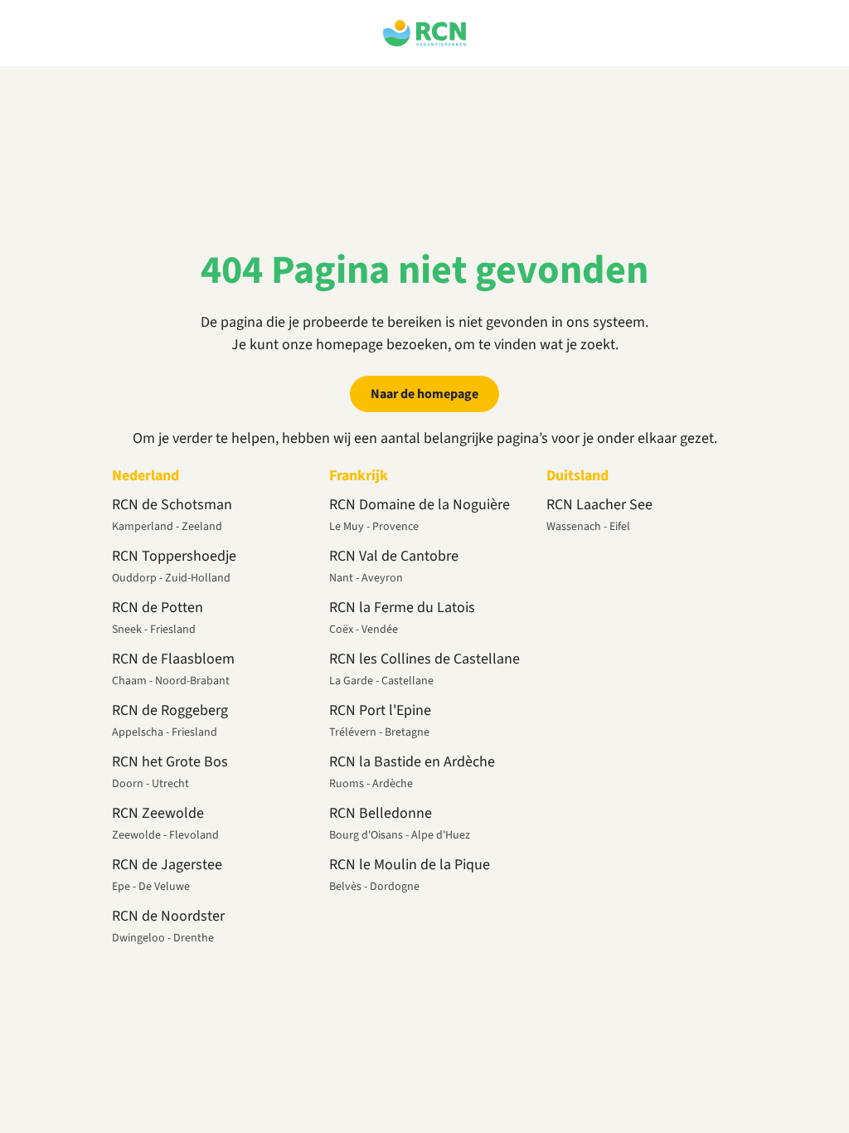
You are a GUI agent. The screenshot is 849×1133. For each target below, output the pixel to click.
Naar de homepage (424, 394)
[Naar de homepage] (424, 33)
